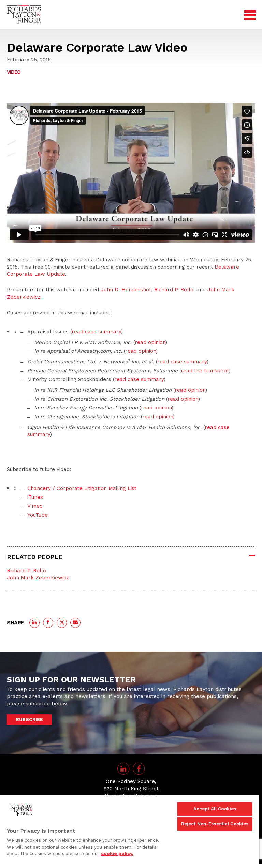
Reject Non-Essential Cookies (215, 823)
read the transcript (205, 371)
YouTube (37, 515)
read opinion (150, 342)
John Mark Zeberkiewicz (38, 578)
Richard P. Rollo (173, 290)
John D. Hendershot (126, 290)
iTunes (35, 497)
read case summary (96, 332)
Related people (34, 556)
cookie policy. (117, 853)
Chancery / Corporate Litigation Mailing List (81, 488)
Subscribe (29, 719)
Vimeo (35, 506)
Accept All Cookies (214, 808)
